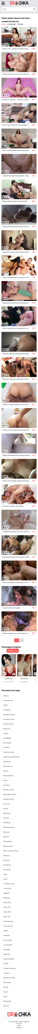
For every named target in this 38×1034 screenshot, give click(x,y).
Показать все (13, 651)
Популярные (11, 24)
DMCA (19, 1025)
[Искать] (34, 9)
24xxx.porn (19, 1023)
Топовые (20, 24)
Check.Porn (19, 1027)
